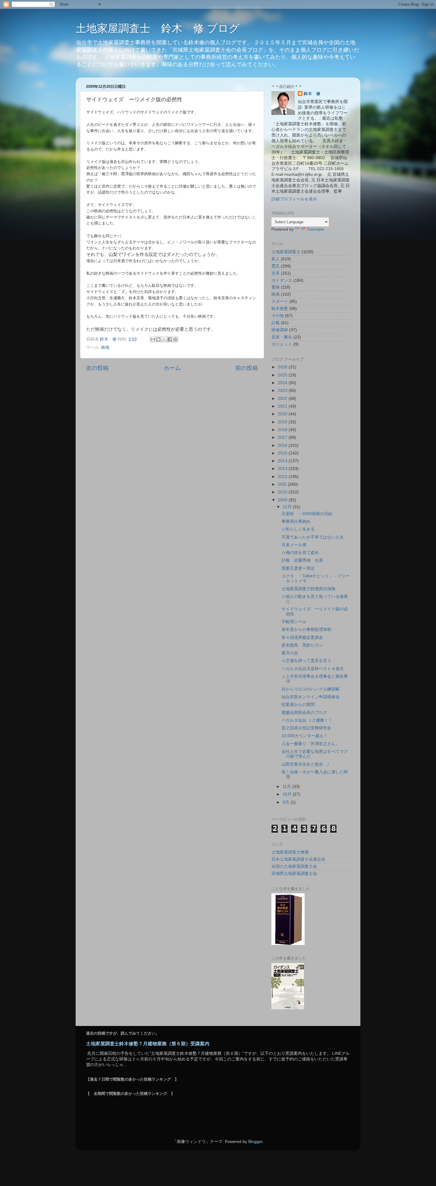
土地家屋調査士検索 (290, 852)
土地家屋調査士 (285, 252)
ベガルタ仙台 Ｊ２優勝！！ (306, 720)
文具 (275, 273)
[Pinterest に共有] (175, 339)
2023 (283, 390)
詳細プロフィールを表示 (294, 199)
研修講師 (279, 330)
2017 (283, 437)
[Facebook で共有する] (170, 339)
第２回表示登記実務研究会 (306, 728)
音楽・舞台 (281, 337)
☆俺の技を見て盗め (300, 552)
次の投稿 (97, 368)
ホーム (172, 368)
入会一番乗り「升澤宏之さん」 (310, 744)
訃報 (275, 323)
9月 (286, 802)
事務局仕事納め (296, 521)
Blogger (255, 1141)
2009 (283, 500)
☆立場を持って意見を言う (306, 660)
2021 (283, 406)
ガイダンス (281, 280)
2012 (283, 476)
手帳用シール (293, 622)
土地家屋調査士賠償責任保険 (308, 589)
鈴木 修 (312, 93)
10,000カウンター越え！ (304, 736)
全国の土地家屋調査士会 (294, 866)
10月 (288, 794)
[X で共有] (164, 339)
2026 (283, 367)
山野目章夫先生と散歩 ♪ (305, 764)
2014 (283, 461)
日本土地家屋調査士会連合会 (298, 859)
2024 (283, 383)
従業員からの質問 (298, 704)
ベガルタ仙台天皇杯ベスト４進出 (312, 668)
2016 (283, 445)
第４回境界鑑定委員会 (302, 637)
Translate (315, 229)
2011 (283, 484)
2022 (283, 398)
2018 (283, 429)
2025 (283, 375)
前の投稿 (246, 368)
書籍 (275, 287)
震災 (275, 266)
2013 (283, 468)
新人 (275, 259)
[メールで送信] (153, 339)
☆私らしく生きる (298, 529)
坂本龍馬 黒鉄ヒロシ (302, 645)
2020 (283, 414)
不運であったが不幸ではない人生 (312, 537)
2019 (283, 422)
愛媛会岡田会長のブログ (304, 712)
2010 (283, 492)
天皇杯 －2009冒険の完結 (306, 514)
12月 (288, 507)
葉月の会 (289, 653)
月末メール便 (293, 545)
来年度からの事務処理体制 (306, 629)
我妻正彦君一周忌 (298, 568)
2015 (283, 453)
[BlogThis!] (158, 339)
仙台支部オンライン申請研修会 (310, 697)
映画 (105, 347)
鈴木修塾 (279, 308)
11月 (287, 786)
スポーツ (279, 301)
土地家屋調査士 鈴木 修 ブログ (158, 28)
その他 (277, 315)
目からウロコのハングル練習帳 (310, 689)
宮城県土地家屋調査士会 (294, 873)
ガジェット (281, 344)
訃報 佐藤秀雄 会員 (302, 560)
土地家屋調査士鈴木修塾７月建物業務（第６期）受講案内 (147, 1043)
